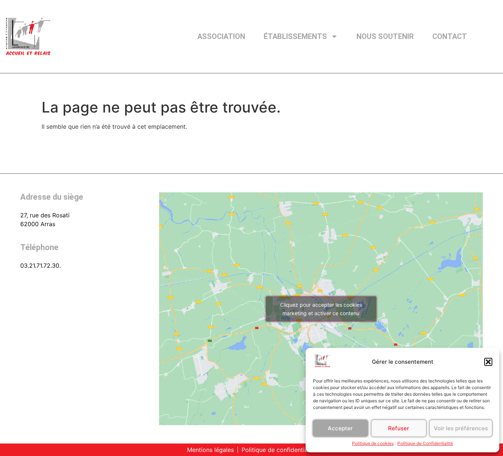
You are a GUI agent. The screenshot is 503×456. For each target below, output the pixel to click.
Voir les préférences (461, 428)
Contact (449, 36)
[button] (488, 362)
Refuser (398, 428)
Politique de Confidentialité (425, 443)
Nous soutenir (385, 36)
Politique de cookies (373, 443)
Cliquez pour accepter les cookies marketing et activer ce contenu (321, 309)
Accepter (340, 428)
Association (221, 36)
